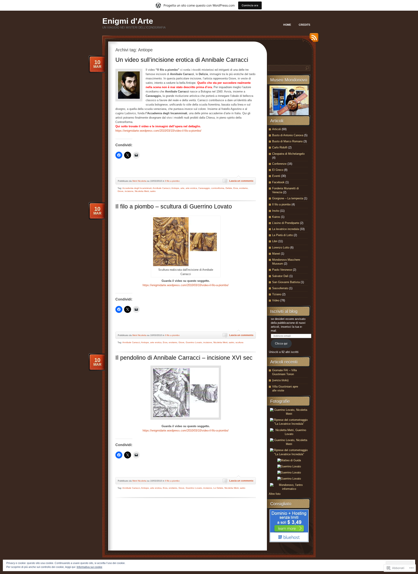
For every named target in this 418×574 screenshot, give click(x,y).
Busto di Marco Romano (287, 141)
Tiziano (276, 294)
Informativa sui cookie (89, 567)
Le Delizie (218, 488)
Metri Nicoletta (139, 181)
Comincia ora (250, 5)
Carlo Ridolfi (279, 147)
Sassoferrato (280, 288)
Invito (275, 210)
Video (275, 300)
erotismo (243, 188)
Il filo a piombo (172, 181)
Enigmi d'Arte (127, 21)
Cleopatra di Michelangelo (288, 153)
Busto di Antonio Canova (287, 135)
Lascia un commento (241, 181)
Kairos (276, 216)
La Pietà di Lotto (282, 235)
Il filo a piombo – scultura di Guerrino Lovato (173, 206)
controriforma (217, 188)
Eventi (276, 176)
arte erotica (191, 188)
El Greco (277, 169)
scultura (239, 342)
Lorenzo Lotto (280, 247)
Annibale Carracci (161, 188)
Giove (120, 191)
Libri (274, 241)
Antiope (175, 188)
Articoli (276, 129)
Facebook (278, 182)
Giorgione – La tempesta (287, 198)
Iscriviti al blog (283, 311)
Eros (235, 188)
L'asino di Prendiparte (285, 223)
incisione (129, 191)
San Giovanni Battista (286, 282)
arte (182, 188)
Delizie (229, 188)
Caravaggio (204, 188)
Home (287, 24)
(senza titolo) (280, 380)
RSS (312, 39)
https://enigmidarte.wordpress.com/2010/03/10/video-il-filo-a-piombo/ (158, 130)
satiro (153, 191)
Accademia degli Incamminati (137, 188)
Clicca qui (281, 343)
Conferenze (279, 163)
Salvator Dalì (280, 276)
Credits (304, 24)
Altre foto (274, 493)
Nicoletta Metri (142, 191)
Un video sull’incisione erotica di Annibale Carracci (181, 60)
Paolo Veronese (282, 269)
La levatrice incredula (285, 229)
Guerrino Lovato (194, 342)
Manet (276, 253)
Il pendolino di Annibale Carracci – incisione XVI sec (184, 357)
